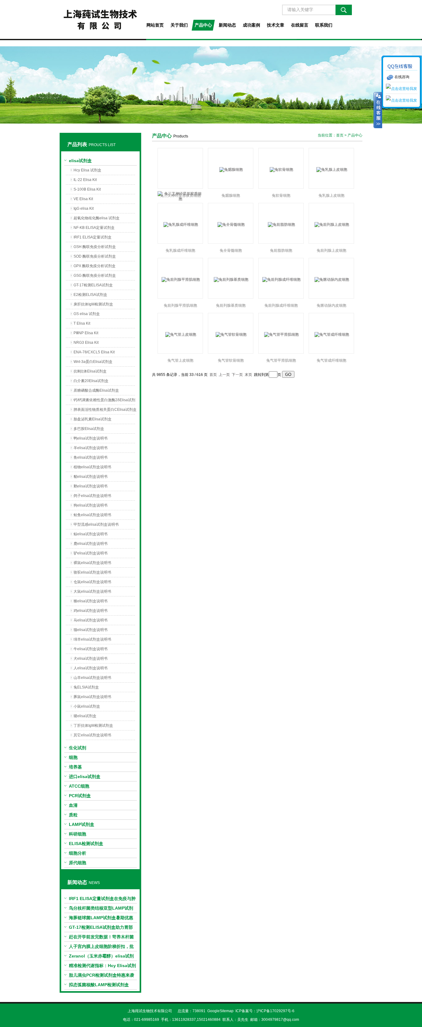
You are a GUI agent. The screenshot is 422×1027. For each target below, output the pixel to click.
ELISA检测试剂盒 (86, 843)
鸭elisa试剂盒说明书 (91, 438)
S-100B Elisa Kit (87, 189)
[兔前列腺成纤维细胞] (281, 279)
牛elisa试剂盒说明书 (91, 649)
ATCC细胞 (79, 786)
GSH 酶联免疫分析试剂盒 (95, 247)
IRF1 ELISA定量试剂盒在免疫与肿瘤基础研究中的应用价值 (102, 899)
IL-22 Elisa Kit (85, 180)
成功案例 (251, 25)
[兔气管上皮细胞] (180, 334)
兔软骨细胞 (281, 195)
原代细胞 (77, 862)
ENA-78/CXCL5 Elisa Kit (94, 352)
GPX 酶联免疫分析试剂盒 (95, 266)
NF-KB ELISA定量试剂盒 (94, 227)
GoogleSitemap (220, 1011)
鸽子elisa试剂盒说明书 (92, 496)
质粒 (73, 814)
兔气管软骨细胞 (231, 360)
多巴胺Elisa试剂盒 (89, 429)
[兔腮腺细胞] (230, 169)
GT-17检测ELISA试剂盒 (93, 285)
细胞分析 (77, 853)
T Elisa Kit (82, 323)
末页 (248, 374)
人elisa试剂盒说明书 (91, 668)
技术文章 (275, 25)
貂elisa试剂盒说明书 (91, 476)
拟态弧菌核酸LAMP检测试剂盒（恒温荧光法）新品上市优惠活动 (101, 986)
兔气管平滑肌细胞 (281, 360)
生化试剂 (77, 747)
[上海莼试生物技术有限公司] (100, 19)
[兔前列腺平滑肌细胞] (180, 279)
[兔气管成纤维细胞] (331, 334)
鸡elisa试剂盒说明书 (91, 610)
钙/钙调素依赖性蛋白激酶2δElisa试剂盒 (104, 401)
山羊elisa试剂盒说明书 (92, 678)
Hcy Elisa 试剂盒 (87, 170)
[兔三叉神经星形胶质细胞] (180, 169)
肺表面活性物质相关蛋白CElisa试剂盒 (105, 409)
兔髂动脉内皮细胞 (331, 305)
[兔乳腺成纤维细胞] (180, 224)
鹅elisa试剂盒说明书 (91, 486)
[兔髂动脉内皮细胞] (331, 279)
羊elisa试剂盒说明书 (91, 448)
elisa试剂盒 (80, 160)
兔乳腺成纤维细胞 (180, 250)
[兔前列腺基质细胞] (230, 279)
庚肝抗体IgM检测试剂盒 (93, 304)
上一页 (224, 374)
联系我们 (323, 25)
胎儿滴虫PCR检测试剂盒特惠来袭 (101, 975)
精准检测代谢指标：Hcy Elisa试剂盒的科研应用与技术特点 (102, 966)
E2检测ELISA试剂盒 (90, 295)
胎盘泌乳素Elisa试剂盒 (93, 419)
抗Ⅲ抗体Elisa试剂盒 (90, 371)
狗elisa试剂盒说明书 (91, 505)
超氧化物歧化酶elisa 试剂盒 (97, 218)
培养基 (75, 766)
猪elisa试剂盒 (85, 716)
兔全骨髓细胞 (231, 250)
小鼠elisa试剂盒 (87, 706)
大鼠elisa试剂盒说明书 (92, 591)
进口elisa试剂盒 (84, 776)
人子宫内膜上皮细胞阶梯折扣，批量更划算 (101, 947)
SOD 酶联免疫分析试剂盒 (95, 256)
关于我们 (179, 25)
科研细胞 (77, 833)
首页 (340, 135)
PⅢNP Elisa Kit (86, 333)
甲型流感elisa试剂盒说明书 (96, 524)
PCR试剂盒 (80, 795)
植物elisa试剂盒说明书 (92, 467)
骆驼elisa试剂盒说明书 (92, 572)
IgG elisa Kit (84, 208)
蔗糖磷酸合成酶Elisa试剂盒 (96, 390)
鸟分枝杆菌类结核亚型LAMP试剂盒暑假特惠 (101, 909)
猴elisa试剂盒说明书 (91, 601)
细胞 (73, 757)
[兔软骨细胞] (281, 169)
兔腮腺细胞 (231, 195)
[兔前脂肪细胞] (281, 224)
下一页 (237, 374)
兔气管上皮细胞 (180, 360)
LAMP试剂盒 (81, 824)
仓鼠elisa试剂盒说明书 (92, 582)
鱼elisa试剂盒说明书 (91, 457)
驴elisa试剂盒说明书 (91, 553)
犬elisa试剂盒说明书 (91, 658)
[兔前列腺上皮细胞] (331, 224)
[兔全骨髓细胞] (230, 224)
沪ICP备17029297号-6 (275, 1011)
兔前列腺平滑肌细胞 (180, 305)
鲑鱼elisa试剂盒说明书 (92, 515)
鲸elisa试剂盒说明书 (91, 534)
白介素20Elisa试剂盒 (91, 381)
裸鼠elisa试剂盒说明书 (92, 563)
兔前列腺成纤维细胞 (281, 305)
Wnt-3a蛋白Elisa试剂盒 (93, 362)
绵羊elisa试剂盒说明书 (92, 639)
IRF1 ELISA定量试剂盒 (93, 237)
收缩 (377, 110)
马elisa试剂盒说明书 (91, 620)
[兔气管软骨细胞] (230, 334)
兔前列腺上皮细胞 (331, 250)
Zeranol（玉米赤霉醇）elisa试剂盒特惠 (101, 957)
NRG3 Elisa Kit (86, 342)
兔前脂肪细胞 (281, 250)
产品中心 (203, 25)
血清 (73, 805)
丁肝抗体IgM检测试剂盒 (93, 725)
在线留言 (299, 25)
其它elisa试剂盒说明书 (92, 735)
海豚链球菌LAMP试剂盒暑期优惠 (101, 917)
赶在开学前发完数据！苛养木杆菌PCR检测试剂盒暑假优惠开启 (101, 938)
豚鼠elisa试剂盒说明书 (92, 697)
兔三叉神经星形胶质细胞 (180, 195)
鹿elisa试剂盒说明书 (91, 543)
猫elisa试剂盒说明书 (91, 630)
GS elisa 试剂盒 (87, 314)
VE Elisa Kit (83, 199)
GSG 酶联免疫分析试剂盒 (95, 275)
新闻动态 (227, 25)
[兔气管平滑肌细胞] (281, 334)
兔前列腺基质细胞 (231, 305)
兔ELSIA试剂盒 (86, 687)
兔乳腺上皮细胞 (331, 195)
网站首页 (155, 25)
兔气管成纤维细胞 (331, 360)
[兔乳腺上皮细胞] (331, 169)
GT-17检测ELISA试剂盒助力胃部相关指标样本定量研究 (101, 928)
